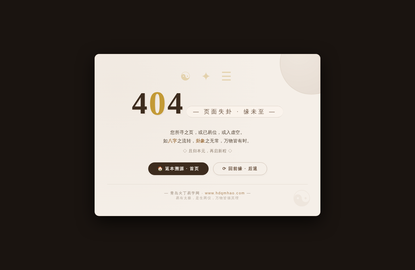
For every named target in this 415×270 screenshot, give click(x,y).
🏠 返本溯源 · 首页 (178, 168)
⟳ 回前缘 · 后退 (240, 168)
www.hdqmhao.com (225, 193)
